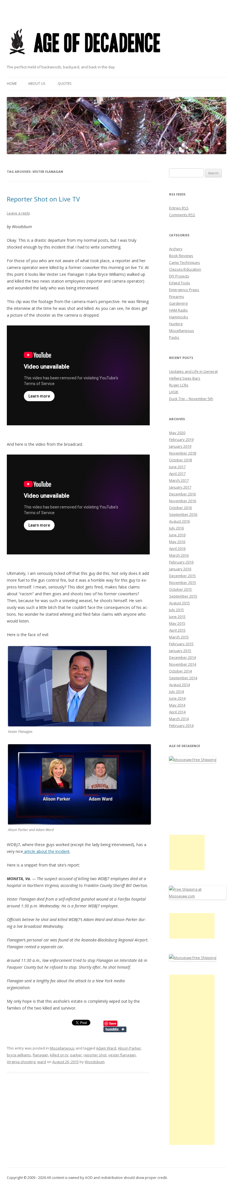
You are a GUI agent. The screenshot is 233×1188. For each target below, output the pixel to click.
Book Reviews (181, 255)
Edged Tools (179, 282)
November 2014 (182, 664)
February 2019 (181, 439)
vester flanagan (122, 1054)
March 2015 (179, 637)
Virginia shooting (21, 1061)
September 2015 (183, 596)
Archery (175, 248)
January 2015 (180, 650)
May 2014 (177, 705)
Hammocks (178, 316)
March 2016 (179, 555)
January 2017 (180, 487)
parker (76, 1054)
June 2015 (177, 616)
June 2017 (177, 466)
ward (41, 1061)
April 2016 (177, 548)
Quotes (64, 83)
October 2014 (180, 671)
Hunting (175, 323)
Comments (182, 214)
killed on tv (59, 1054)
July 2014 (176, 691)
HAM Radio (178, 310)
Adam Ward (106, 1048)
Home (12, 83)
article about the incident (46, 851)
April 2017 (177, 473)
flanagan (40, 1054)
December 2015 (182, 575)
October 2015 (180, 589)
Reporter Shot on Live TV (43, 199)
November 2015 (182, 582)
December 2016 (182, 494)
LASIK (173, 391)
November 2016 (182, 500)
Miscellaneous (62, 1048)
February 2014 (181, 725)
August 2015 (179, 602)
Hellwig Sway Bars (184, 378)
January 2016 (180, 568)
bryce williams (19, 1054)
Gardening (178, 303)
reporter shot (95, 1054)
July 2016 (176, 528)
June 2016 (177, 534)
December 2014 (182, 657)
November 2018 (182, 453)
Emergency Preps (184, 289)
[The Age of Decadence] (85, 61)
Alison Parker (129, 1048)
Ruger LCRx (178, 385)
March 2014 (179, 718)
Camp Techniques (184, 262)
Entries (179, 208)
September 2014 (183, 677)
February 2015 (181, 643)
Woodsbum (95, 1061)
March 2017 (179, 480)
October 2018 (180, 459)
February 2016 (181, 562)
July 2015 (176, 609)
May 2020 (177, 432)
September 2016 (183, 514)
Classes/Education (185, 269)
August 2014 (179, 684)
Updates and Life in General (193, 371)
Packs (174, 337)
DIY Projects (179, 276)
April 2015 (177, 630)
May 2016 (177, 541)
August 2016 (179, 521)
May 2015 (177, 623)
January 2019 (180, 446)
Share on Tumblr (114, 1029)
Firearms (176, 296)
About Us (36, 83)
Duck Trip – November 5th (191, 398)
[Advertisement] (187, 852)
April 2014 (177, 711)
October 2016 (180, 507)
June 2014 (177, 698)
